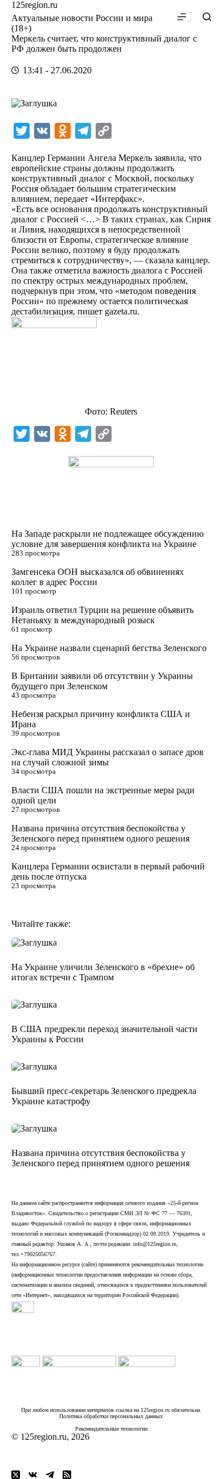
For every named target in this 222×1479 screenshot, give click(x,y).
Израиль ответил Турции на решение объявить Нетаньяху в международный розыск (102, 615)
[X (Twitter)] (15, 1474)
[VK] (32, 1474)
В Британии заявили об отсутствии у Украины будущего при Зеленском (102, 681)
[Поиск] (207, 17)
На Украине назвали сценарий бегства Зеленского (109, 648)
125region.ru (34, 5)
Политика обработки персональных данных (111, 1416)
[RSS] (67, 1474)
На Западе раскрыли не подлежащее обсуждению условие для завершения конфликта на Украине (107, 539)
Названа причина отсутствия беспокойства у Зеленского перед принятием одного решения (100, 833)
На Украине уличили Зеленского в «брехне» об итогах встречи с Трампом (103, 972)
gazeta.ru (121, 311)
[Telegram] (50, 1474)
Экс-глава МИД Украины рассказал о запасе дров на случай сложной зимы (107, 757)
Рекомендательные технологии (111, 1429)
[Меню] (184, 17)
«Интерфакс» (116, 199)
